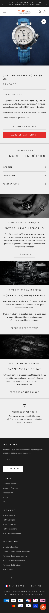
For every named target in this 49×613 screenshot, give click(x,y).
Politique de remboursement (15, 556)
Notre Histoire (9, 515)
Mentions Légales (10, 547)
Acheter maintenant (24, 135)
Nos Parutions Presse (12, 533)
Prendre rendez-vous (24, 328)
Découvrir (24, 254)
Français (36, 586)
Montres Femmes (10, 488)
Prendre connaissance (24, 392)
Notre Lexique (9, 520)
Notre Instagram (10, 529)
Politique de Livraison (12, 565)
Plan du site (8, 569)
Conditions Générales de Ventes (16, 551)
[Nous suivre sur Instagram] (11, 578)
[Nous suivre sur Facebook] (4, 578)
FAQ (4, 501)
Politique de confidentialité (14, 560)
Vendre (6, 497)
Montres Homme (10, 483)
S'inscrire (13, 469)
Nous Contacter (9, 524)
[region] (24, 415)
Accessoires (8, 492)
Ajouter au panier (24, 127)
